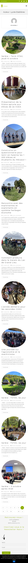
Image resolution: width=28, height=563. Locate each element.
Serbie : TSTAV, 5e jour (13, 398)
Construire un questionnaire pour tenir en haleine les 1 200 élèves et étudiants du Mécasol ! (13, 155)
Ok (14, 561)
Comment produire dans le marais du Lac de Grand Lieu (13, 260)
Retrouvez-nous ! (14, 517)
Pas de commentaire (16, 61)
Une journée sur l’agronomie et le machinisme (10, 352)
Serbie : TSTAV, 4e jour (13, 443)
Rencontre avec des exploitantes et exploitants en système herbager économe (12, 208)
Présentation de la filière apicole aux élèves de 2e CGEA (11, 104)
